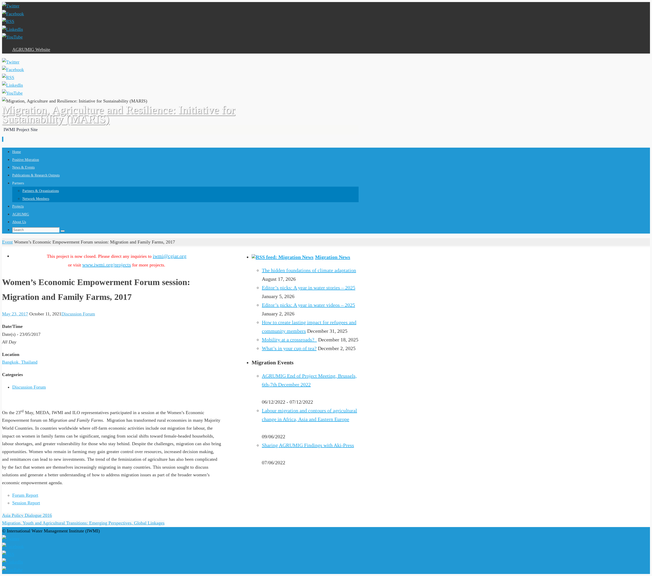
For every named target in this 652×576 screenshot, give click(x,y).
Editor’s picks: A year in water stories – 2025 (308, 287)
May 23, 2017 (15, 313)
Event (7, 242)
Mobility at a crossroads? (289, 339)
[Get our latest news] (8, 21)
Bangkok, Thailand (19, 362)
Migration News (332, 257)
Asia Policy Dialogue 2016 (27, 515)
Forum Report (25, 495)
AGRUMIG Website (31, 49)
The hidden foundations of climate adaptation (309, 270)
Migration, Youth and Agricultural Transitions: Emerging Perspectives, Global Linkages (83, 523)
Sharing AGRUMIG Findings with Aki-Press (308, 445)
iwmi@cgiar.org (169, 256)
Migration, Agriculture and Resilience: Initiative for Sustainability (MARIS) (118, 114)
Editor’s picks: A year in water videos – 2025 (308, 305)
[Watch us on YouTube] (12, 37)
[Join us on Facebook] (13, 13)
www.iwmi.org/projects (106, 264)
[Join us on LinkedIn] (12, 29)
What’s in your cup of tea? (289, 348)
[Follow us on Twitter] (10, 5)
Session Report (26, 502)
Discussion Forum (78, 313)
